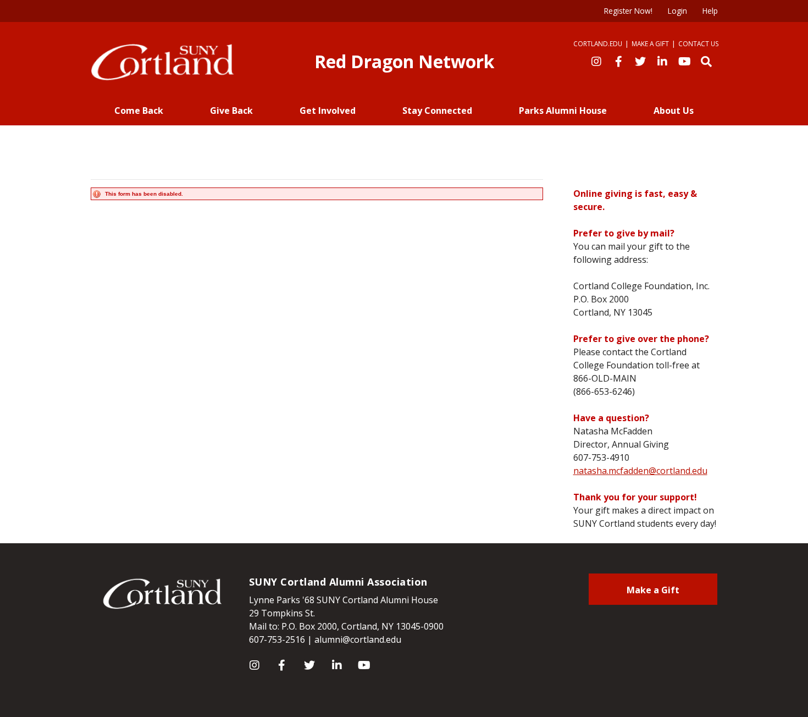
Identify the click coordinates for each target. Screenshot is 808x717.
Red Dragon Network (404, 61)
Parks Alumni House (563, 110)
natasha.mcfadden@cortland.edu (640, 471)
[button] (706, 60)
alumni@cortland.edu (357, 639)
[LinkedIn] (662, 60)
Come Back (138, 110)
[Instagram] (596, 60)
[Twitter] (640, 60)
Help (710, 10)
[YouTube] (684, 60)
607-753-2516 (277, 639)
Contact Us (698, 43)
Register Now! (628, 10)
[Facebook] (618, 60)
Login (677, 10)
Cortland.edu (597, 43)
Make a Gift (650, 43)
